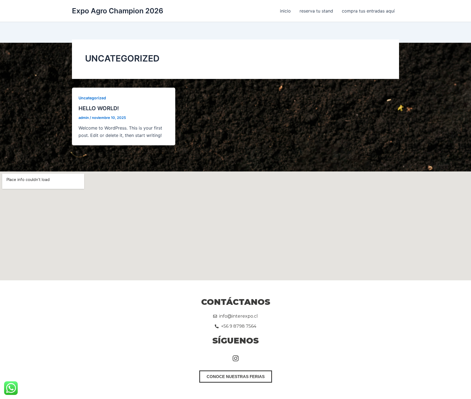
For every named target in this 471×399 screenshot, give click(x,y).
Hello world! (98, 108)
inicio (285, 11)
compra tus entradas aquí (368, 11)
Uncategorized (92, 98)
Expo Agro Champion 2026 (117, 11)
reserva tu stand (316, 11)
